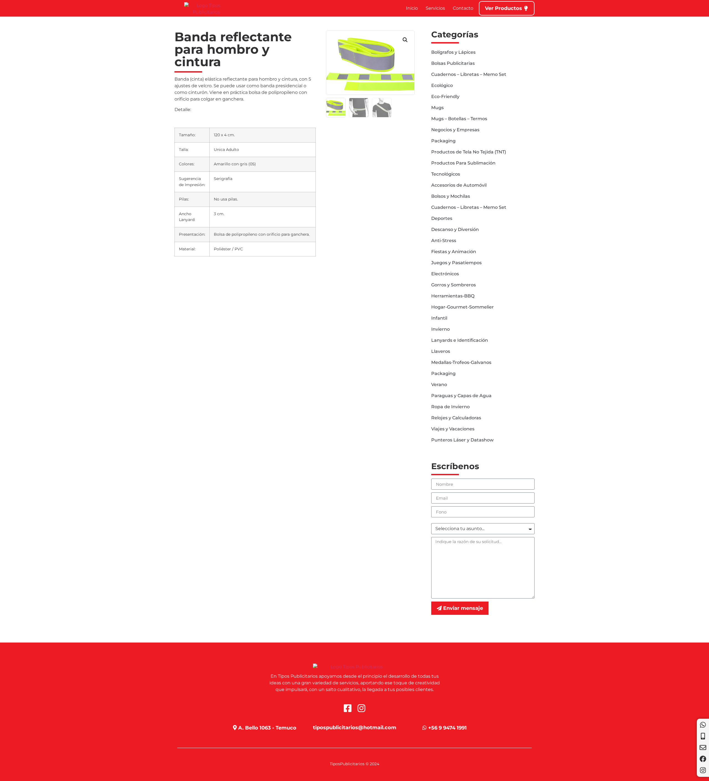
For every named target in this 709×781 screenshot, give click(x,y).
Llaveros (440, 351)
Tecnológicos (445, 174)
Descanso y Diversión (455, 229)
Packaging (443, 140)
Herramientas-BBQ (452, 296)
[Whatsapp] (703, 724)
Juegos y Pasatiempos (456, 262)
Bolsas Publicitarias (453, 63)
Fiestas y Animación (453, 251)
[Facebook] (703, 759)
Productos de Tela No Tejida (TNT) (468, 152)
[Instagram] (703, 770)
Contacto (463, 8)
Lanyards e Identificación (459, 340)
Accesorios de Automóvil (459, 185)
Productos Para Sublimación (463, 163)
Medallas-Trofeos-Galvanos (461, 362)
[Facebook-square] (347, 708)
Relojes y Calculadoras (456, 417)
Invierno (440, 329)
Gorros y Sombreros (453, 284)
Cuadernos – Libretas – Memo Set (468, 74)
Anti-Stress (443, 240)
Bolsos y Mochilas (450, 196)
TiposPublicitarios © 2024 (354, 763)
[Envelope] (703, 747)
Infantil (439, 318)
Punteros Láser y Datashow (462, 440)
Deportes (441, 218)
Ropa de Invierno (450, 406)
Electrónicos (445, 273)
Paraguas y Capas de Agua (461, 395)
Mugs (437, 107)
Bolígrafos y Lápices (453, 52)
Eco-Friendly (445, 96)
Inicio (412, 8)
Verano (439, 384)
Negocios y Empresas (455, 129)
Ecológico (442, 85)
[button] (405, 40)
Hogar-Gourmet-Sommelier (462, 307)
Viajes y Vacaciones (452, 428)
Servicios (435, 8)
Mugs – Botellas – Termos (459, 118)
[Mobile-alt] (703, 736)
